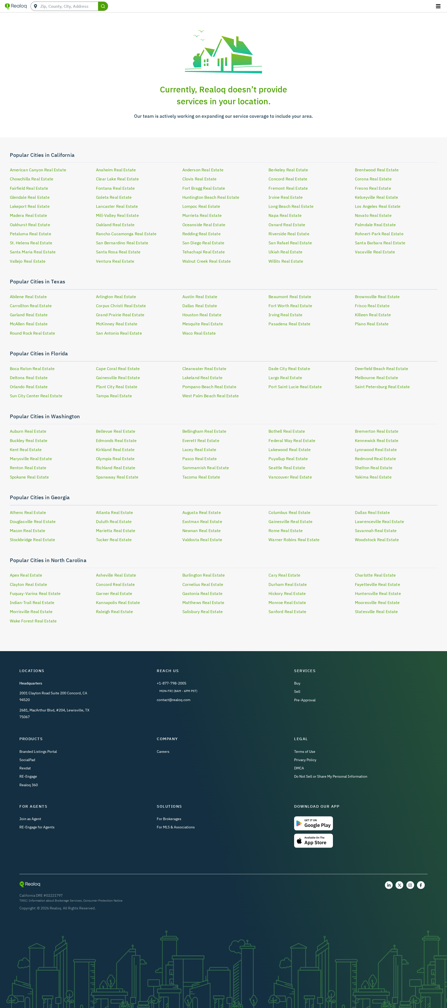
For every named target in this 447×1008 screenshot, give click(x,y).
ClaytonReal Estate (28, 584)
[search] (103, 6)
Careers (163, 751)
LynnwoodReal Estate (376, 449)
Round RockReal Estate (32, 333)
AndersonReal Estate (203, 169)
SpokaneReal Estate (29, 477)
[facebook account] (421, 885)
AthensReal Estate (28, 512)
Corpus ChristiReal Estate (121, 305)
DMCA (299, 768)
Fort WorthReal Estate (290, 305)
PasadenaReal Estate (289, 323)
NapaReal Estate (285, 215)
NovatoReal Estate (373, 215)
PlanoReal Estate (372, 323)
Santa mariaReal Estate (33, 251)
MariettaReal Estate (115, 530)
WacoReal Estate (199, 333)
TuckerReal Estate (114, 539)
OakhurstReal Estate (30, 224)
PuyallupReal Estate (288, 458)
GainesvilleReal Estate (118, 377)
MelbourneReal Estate (376, 377)
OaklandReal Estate (115, 224)
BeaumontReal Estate (290, 296)
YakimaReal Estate (373, 477)
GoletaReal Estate (114, 197)
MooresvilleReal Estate (377, 602)
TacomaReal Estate (201, 477)
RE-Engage (28, 776)
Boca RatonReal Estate (32, 368)
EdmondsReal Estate (116, 440)
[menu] (439, 6)
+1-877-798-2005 (171, 683)
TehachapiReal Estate (203, 251)
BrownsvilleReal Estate (377, 296)
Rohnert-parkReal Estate (379, 233)
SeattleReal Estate (287, 467)
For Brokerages (169, 818)
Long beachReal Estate (291, 206)
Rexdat (25, 768)
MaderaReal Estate (28, 215)
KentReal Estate (26, 449)
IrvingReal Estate (285, 314)
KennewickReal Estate (376, 440)
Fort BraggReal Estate (203, 188)
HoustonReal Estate (201, 314)
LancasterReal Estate (117, 206)
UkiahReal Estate (285, 251)
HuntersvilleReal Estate (378, 593)
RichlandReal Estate (115, 467)
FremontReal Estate (288, 188)
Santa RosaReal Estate (118, 251)
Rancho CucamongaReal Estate (126, 233)
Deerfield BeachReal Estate (381, 368)
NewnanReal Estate (201, 530)
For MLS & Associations (176, 827)
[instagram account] (410, 885)
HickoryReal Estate (287, 593)
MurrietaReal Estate (202, 215)
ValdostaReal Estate (202, 539)
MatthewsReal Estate (203, 602)
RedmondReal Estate (375, 458)
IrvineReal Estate (286, 197)
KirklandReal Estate (115, 449)
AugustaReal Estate (201, 512)
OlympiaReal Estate (115, 458)
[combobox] (69, 6)
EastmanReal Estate (202, 521)
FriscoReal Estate (372, 305)
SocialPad (27, 759)
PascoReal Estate (199, 458)
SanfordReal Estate (287, 611)
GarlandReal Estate (29, 314)
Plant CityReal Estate (117, 386)
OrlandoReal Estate (29, 386)
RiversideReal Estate (289, 233)
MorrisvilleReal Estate (31, 611)
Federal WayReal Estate (292, 440)
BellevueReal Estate (115, 431)
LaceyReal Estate (199, 449)
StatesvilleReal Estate (376, 611)
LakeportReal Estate (30, 206)
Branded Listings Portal (38, 751)
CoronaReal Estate (373, 178)
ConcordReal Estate (288, 178)
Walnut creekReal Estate (206, 261)
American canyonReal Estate (38, 169)
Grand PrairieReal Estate (120, 314)
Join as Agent (30, 818)
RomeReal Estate (286, 530)
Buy (297, 683)
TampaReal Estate (114, 395)
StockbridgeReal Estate (32, 539)
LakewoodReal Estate (290, 449)
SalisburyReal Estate (202, 611)
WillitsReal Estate (286, 261)
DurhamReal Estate (288, 584)
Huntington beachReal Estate (211, 197)
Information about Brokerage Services (55, 900)
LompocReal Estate (201, 206)
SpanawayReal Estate (117, 477)
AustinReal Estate (200, 296)
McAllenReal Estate (29, 323)
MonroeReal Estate (287, 602)
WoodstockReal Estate (377, 539)
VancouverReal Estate (290, 477)
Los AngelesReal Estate (378, 206)
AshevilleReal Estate (116, 575)
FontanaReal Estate (115, 188)
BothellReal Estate (287, 431)
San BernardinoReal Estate (122, 242)
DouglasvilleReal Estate (33, 521)
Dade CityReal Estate (289, 368)
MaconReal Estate (28, 530)
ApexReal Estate (26, 575)
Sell (297, 691)
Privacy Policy (305, 759)
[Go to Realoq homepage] (16, 6)
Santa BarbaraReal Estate (380, 242)
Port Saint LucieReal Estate (295, 386)
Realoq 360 (28, 785)
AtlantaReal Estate (114, 512)
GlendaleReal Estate (30, 197)
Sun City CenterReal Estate (36, 395)
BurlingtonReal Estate (203, 575)
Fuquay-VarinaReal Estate (35, 593)
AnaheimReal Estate (116, 169)
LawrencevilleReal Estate (379, 521)
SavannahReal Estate (376, 530)
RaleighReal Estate (114, 611)
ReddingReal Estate (201, 233)
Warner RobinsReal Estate (294, 539)
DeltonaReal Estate (29, 377)
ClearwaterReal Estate (204, 368)
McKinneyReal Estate (116, 323)
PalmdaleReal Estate (375, 224)
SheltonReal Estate (373, 467)
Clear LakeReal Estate (117, 178)
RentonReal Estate (28, 467)
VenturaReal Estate (115, 261)
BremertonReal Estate (376, 431)
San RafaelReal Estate (290, 242)
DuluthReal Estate (114, 521)
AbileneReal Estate (28, 296)
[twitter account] (399, 885)
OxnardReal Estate (287, 224)
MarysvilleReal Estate (31, 458)
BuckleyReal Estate (29, 440)
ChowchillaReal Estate (32, 178)
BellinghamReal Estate (204, 431)
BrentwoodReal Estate (377, 169)
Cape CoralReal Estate (118, 368)
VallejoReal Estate (28, 261)
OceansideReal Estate (203, 224)
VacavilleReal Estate (375, 251)
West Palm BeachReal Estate (210, 395)
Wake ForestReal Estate (33, 620)
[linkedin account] (389, 885)
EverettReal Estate (200, 440)
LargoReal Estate (285, 377)
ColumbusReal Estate (289, 512)
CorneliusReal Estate (202, 584)
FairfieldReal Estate (29, 188)
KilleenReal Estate (373, 314)
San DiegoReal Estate (203, 242)
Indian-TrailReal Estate (32, 602)
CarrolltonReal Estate (31, 305)
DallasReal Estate (199, 305)
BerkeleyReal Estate (288, 169)
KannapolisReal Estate (118, 602)
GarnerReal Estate (114, 593)
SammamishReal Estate (205, 467)
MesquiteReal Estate (202, 323)
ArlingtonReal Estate (116, 296)
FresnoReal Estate (373, 188)
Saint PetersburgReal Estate (382, 386)
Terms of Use (304, 751)
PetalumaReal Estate (30, 233)
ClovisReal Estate (199, 178)
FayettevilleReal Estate (377, 584)
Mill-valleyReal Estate (117, 215)
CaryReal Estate (284, 575)
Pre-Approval (305, 700)
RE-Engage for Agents (37, 827)
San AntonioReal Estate (119, 333)
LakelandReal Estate (202, 377)
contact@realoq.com (173, 699)
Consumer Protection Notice (103, 900)
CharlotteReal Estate (375, 575)
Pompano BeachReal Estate (209, 386)
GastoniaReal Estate (202, 593)
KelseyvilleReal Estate (376, 197)
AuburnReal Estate (28, 431)
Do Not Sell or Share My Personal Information (330, 776)
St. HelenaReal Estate (31, 242)
